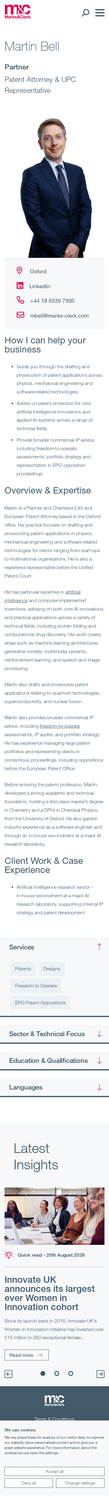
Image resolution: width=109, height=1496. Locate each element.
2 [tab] (56, 1373)
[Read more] (54, 1216)
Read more (21, 1355)
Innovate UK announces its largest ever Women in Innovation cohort (50, 1293)
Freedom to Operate (36, 985)
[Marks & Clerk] (18, 16)
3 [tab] (70, 1373)
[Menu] (98, 13)
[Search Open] (85, 13)
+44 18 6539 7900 (52, 300)
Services (21, 946)
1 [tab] (43, 1373)
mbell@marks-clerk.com (59, 315)
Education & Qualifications (48, 1060)
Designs (51, 968)
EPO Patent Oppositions (40, 1002)
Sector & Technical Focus (47, 1033)
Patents (23, 968)
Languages (25, 1087)
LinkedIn (39, 286)
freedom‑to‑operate (60, 726)
